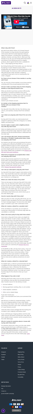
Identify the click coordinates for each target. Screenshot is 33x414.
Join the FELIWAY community (7, 393)
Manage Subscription (6, 386)
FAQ (2, 388)
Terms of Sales (21, 359)
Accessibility (20, 377)
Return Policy (21, 354)
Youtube (3, 357)
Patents (19, 364)
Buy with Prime (21, 374)
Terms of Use (21, 362)
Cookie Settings (21, 369)
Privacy (19, 367)
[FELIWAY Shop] (9, 2)
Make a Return (21, 357)
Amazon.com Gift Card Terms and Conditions (16, 151)
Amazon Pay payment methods (13, 167)
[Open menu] (31, 3)
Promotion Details (22, 372)
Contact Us (3, 391)
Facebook (3, 354)
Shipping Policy (21, 352)
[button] (3, 411)
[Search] (25, 3)
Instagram (3, 352)
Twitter (2, 359)
